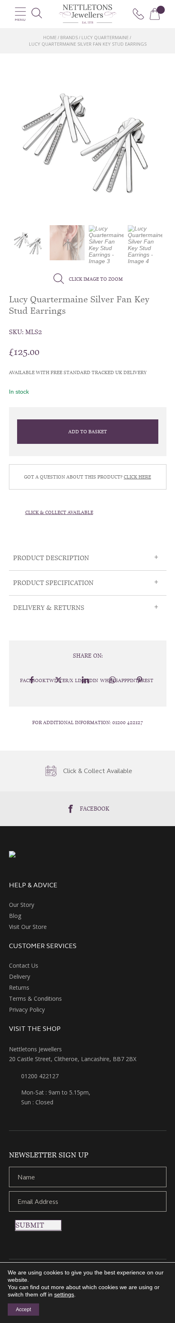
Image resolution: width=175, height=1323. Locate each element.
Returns (19, 987)
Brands (69, 37)
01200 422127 (127, 722)
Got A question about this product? (87, 477)
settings (64, 1294)
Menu (20, 20)
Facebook (94, 808)
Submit (29, 1225)
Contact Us (23, 965)
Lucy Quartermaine (105, 37)
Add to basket (87, 431)
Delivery (19, 976)
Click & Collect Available (59, 512)
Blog (15, 916)
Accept (23, 1309)
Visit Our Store (28, 927)
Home (50, 37)
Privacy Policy (27, 1009)
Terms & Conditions (35, 998)
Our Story (21, 905)
